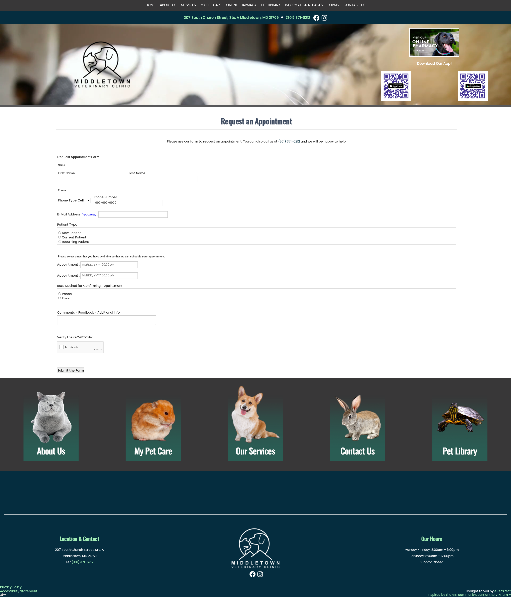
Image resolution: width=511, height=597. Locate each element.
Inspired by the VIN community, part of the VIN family (469, 594)
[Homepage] (102, 65)
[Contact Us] (358, 423)
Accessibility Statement (18, 591)
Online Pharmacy (241, 5)
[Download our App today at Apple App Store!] (396, 86)
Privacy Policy (11, 587)
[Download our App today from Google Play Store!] (473, 86)
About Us (168, 5)
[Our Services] (255, 423)
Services (188, 5)
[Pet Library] (460, 423)
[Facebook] (316, 17)
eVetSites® (502, 591)
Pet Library (270, 5)
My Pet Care (211, 5)
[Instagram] (324, 17)
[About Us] (51, 423)
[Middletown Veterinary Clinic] (255, 546)
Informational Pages (304, 5)
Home (150, 5)
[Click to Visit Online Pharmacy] (434, 42)
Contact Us (354, 5)
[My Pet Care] (153, 423)
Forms (333, 5)
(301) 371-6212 (298, 17)
